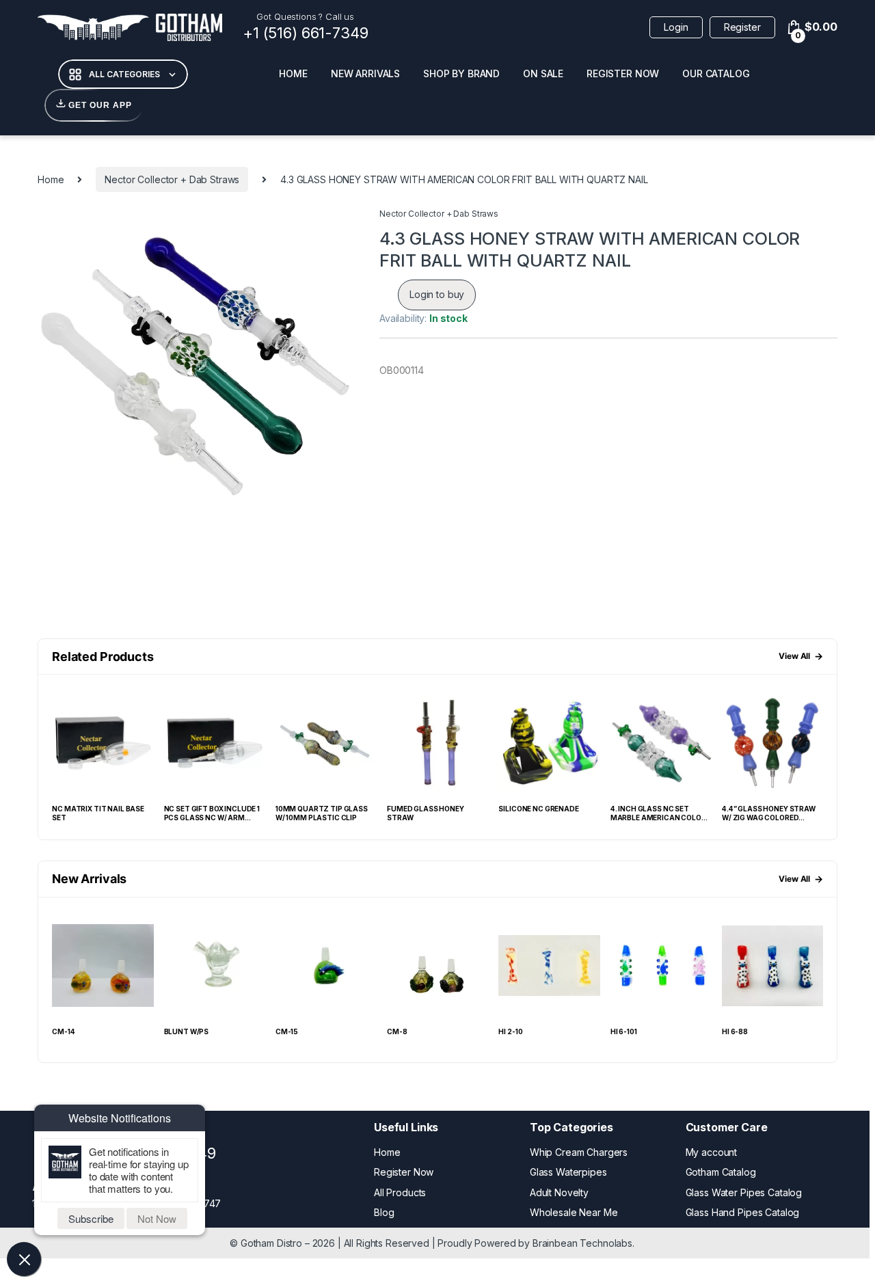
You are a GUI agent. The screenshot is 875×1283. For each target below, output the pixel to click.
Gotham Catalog (721, 1172)
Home (293, 73)
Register (742, 27)
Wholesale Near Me (574, 1212)
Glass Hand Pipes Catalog (743, 1212)
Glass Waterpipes (568, 1172)
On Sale (543, 73)
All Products (400, 1192)
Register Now (623, 73)
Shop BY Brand (461, 73)
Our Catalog (715, 73)
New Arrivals (365, 73)
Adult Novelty (559, 1192)
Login (676, 27)
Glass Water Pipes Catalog (744, 1192)
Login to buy (436, 294)
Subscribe (90, 1218)
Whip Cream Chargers (579, 1152)
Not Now (156, 1218)
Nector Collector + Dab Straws (172, 179)
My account (712, 1152)
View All (801, 656)
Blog (384, 1212)
